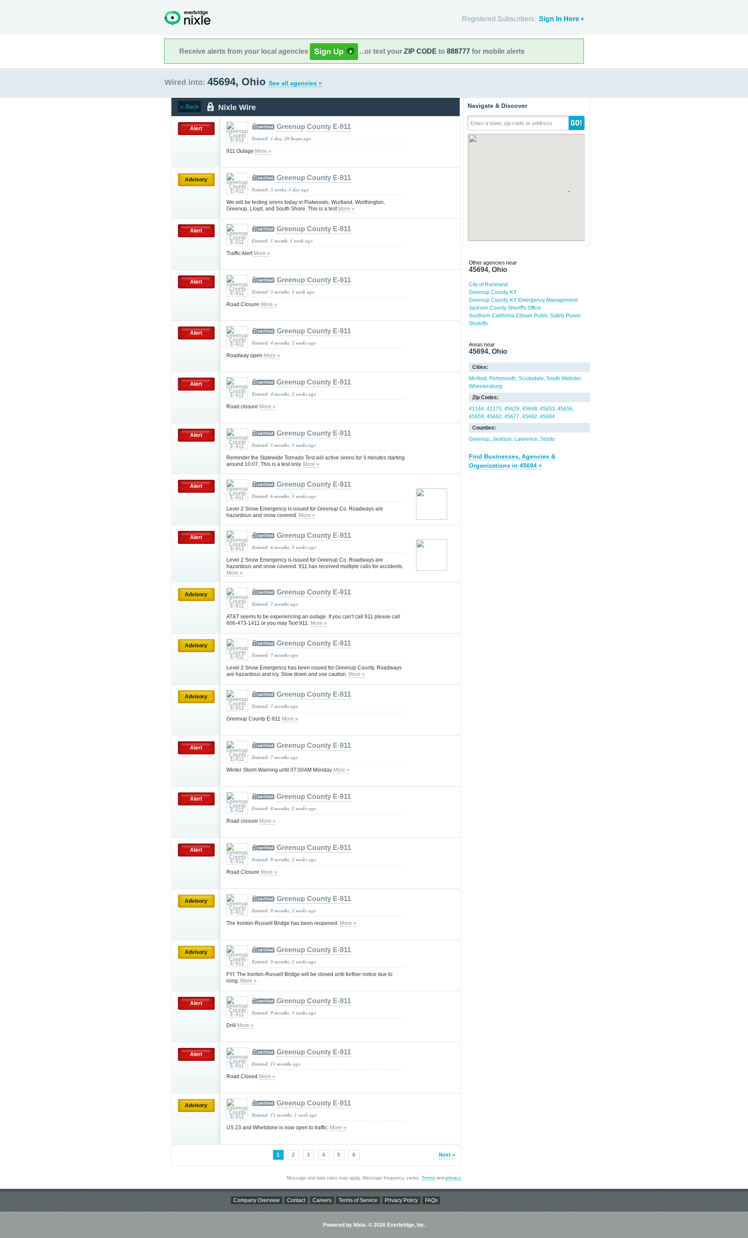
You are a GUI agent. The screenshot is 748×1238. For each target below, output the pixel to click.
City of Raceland (488, 284)
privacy (453, 1177)
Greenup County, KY (493, 292)
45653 (547, 409)
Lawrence (526, 439)
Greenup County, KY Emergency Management (523, 300)
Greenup (479, 439)
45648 (529, 409)
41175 (494, 409)
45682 (529, 417)
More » (263, 151)
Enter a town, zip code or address (511, 123)
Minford (478, 378)
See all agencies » (295, 83)
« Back (189, 106)
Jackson (502, 439)
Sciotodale (531, 378)
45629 (511, 409)
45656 (565, 409)
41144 (476, 409)
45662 (494, 417)
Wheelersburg (485, 386)
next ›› (447, 1155)
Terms (428, 1177)
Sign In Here (559, 19)
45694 (547, 417)
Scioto (547, 439)
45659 (476, 417)
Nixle (187, 18)
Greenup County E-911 (314, 126)
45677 (511, 417)
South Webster (563, 378)
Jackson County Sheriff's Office (505, 308)
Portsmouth (502, 378)
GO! (576, 123)
